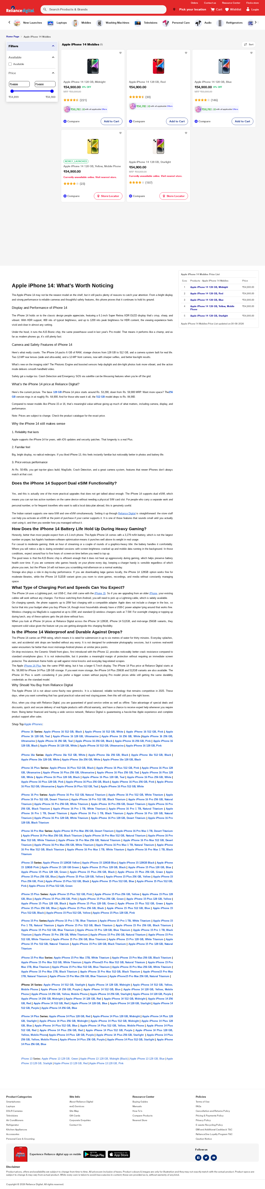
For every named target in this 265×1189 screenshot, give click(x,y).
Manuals (137, 1106)
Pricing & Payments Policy (210, 1115)
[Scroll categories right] (256, 22)
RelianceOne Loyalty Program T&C (214, 1134)
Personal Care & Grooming (20, 1139)
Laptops (10, 1106)
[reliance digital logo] (20, 9)
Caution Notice (204, 1139)
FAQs (198, 1106)
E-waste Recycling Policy (209, 1125)
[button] (189, 9)
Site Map (74, 1111)
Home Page (12, 36)
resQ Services (76, 1106)
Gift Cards (74, 1115)
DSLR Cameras (14, 1111)
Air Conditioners (14, 1120)
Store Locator (110, 196)
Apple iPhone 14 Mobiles (80, 44)
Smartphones (13, 1101)
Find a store (252, 3)
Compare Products (142, 1115)
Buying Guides (140, 1101)
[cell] (215, 287)
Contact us (210, 3)
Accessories (12, 1134)
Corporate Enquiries (80, 1120)
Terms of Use (203, 1101)
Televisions (12, 1115)
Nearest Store (139, 1120)
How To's (137, 1111)
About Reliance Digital (81, 1101)
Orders (194, 3)
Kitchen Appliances (16, 1129)
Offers (104, 109)
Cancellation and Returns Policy (213, 1111)
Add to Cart (111, 121)
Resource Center (231, 3)
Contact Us (75, 1125)
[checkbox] (32, 64)
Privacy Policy (203, 1120)
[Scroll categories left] (9, 22)
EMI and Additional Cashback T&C (214, 1129)
